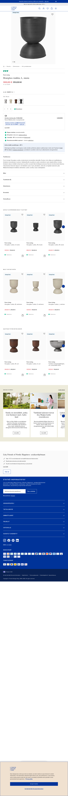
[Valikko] (56, 8)
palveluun (30, 140)
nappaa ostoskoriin (18, 150)
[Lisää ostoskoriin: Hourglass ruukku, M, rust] (22, 375)
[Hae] (39, 8)
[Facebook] (8, 540)
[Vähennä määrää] (4, 109)
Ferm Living (6, 75)
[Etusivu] (3, 66)
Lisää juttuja (61, 390)
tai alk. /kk (8, 92)
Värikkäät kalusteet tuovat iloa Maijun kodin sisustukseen (44, 414)
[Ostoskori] (51, 8)
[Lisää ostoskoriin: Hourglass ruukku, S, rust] (44, 375)
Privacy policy (28, 779)
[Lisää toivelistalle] (52, 14)
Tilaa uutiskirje (31, 491)
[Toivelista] (47, 8)
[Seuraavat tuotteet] (63, 226)
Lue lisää (5, 466)
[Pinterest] (13, 540)
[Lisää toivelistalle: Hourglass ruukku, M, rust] (22, 334)
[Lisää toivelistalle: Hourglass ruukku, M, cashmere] (22, 274)
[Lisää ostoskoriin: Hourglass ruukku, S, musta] (22, 256)
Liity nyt (22, 124)
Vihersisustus (16, 66)
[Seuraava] (63, 416)
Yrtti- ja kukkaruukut (26, 66)
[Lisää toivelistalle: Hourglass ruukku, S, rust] (44, 334)
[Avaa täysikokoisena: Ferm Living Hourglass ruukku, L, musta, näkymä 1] (33, 37)
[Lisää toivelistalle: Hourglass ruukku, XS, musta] (44, 215)
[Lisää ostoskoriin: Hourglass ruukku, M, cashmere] (22, 315)
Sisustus (9, 66)
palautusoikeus (23, 135)
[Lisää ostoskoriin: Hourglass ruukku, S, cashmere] (44, 315)
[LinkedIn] (17, 540)
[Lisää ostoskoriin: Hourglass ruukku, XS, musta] (44, 256)
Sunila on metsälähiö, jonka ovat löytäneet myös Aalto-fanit (16, 414)
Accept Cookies (34, 784)
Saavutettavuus (52, 575)
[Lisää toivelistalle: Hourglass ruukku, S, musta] (22, 215)
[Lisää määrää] (10, 109)
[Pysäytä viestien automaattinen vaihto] (56, 1)
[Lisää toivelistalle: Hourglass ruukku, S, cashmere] (44, 274)
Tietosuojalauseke (34, 575)
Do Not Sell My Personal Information (11, 575)
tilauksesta (27, 137)
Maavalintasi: (6, 495)
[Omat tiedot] (43, 8)
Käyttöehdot (25, 575)
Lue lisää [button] (7, 127)
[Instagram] (4, 540)
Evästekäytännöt (44, 575)
